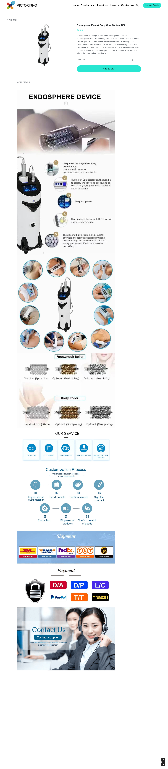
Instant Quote (152, 5)
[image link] (11, 5)
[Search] (137, 5)
